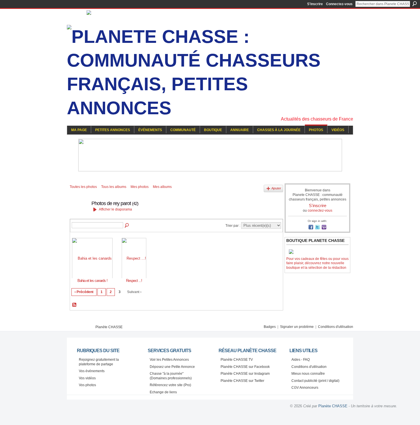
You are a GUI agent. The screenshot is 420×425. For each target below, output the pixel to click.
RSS (74, 305)
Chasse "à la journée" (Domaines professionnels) (171, 376)
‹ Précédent (84, 292)
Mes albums (162, 187)
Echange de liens (163, 392)
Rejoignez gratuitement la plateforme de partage (99, 362)
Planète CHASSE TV (237, 360)
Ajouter (276, 188)
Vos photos (87, 385)
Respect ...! (134, 280)
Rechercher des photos (127, 225)
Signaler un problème (297, 327)
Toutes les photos (83, 187)
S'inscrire (315, 4)
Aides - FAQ (300, 360)
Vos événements (92, 371)
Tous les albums (113, 187)
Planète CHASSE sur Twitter (242, 381)
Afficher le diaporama (115, 209)
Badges (270, 327)
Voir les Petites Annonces (169, 360)
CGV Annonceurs (304, 388)
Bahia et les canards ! (92, 280)
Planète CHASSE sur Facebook (245, 367)
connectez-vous (320, 211)
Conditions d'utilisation (335, 327)
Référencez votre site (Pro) (170, 385)
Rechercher (414, 3)
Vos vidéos (87, 378)
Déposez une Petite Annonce (172, 367)
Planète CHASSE (109, 327)
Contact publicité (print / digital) (315, 381)
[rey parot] (79, 216)
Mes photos (140, 187)
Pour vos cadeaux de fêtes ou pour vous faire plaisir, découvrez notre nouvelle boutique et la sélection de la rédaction (317, 263)
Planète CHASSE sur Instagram (245, 374)
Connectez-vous (339, 4)
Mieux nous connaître (308, 374)
